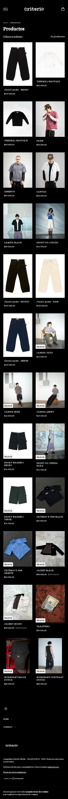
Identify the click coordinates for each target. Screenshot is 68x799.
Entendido (58, 793)
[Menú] (5, 9)
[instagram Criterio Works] (5, 708)
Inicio (5, 22)
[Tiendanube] (13, 779)
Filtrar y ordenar (13, 36)
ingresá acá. (53, 766)
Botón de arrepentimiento (14, 772)
